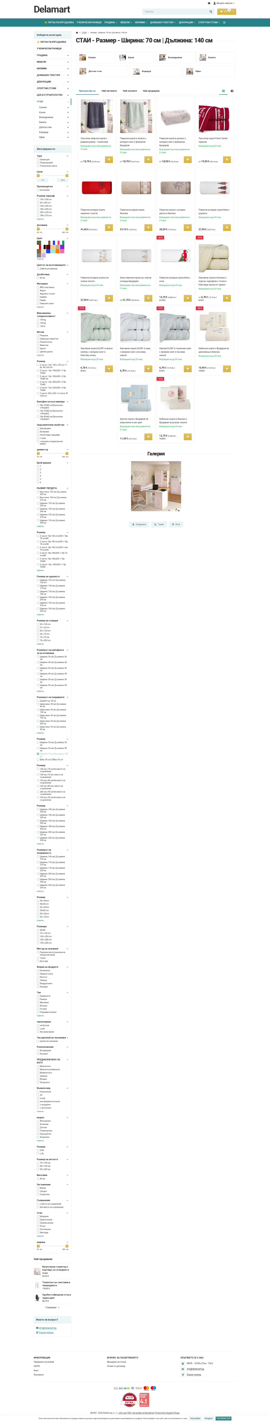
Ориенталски (46, 1219)
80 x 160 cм (45, 1166)
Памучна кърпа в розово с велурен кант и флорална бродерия (172, 142)
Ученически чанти (48, 166)
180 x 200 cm (46, 209)
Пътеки (43, 1009)
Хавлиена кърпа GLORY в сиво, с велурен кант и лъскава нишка (135, 352)
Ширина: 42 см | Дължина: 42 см (53, 669)
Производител (45, 186)
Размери (42, 926)
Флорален (44, 1137)
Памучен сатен (47, 303)
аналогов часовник (49, 1041)
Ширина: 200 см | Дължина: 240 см (52, 880)
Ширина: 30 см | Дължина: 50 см (53, 658)
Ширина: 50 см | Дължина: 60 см (53, 686)
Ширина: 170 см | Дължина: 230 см (52, 869)
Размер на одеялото (48, 576)
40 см (42, 1179)
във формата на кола (50, 1101)
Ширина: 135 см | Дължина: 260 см (52, 510)
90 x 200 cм (45, 1169)
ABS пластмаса (47, 287)
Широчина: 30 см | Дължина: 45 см (53, 705)
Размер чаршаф (46, 196)
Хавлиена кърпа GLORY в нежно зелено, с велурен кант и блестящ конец (97, 352)
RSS (129, 1413)
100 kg (43, 320)
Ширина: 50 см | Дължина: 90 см (53, 749)
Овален (43, 980)
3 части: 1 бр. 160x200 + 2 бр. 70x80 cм (53, 377)
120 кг (43, 326)
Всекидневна (46, 117)
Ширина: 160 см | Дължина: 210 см (52, 857)
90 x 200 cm (45, 203)
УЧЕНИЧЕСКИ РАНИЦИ (89, 22)
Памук (43, 300)
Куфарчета (45, 996)
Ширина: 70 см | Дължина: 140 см (54, 755)
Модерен (44, 1216)
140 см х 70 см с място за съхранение (51, 775)
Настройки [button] (195, 1418)
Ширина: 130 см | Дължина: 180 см (52, 592)
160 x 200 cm (46, 199)
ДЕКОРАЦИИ (186, 22)
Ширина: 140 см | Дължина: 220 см (52, 816)
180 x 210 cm (46, 215)
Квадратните (46, 983)
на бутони (44, 1025)
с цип (42, 1028)
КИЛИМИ (140, 22)
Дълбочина (43, 274)
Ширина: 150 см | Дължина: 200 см (52, 598)
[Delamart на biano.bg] (144, 1399)
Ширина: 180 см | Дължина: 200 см (52, 827)
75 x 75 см (44, 637)
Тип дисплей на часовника (51, 1037)
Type (39, 156)
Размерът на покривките (50, 697)
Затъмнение (44, 1184)
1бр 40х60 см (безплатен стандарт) (51, 417)
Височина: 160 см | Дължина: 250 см (53, 493)
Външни (44, 1054)
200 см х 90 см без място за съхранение (52, 793)
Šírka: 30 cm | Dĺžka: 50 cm (51, 759)
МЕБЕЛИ (125, 22)
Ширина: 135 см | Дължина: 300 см (52, 521)
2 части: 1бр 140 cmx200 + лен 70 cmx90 (54, 548)
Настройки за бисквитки (143, 1413)
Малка (43, 1188)
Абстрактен (45, 1121)
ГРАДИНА (109, 22)
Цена (40, 171)
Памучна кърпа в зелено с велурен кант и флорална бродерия (133, 142)
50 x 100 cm (45, 624)
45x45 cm (44, 910)
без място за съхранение (51, 1207)
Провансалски (46, 1223)
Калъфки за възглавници (51, 401)
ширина (41, 1242)
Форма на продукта (47, 967)
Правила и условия (44, 1362)
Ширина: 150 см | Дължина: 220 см (52, 604)
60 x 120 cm (45, 631)
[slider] (38, 175)
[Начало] (77, 32)
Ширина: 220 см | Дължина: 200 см (52, 839)
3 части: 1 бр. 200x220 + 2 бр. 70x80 (53, 383)
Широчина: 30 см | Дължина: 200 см (53, 722)
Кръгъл (43, 977)
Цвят (39, 238)
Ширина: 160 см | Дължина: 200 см (52, 609)
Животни (44, 345)
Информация (42, 1357)
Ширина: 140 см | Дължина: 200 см (52, 810)
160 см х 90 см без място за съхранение (52, 798)
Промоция (45, 159)
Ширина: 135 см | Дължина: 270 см (52, 515)
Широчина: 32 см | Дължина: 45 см (53, 728)
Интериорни (45, 1050)
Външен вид (43, 1088)
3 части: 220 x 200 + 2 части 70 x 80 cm (54, 394)
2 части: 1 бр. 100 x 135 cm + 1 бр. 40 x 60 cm (53, 366)
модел (40, 1117)
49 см (42, 278)
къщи (42, 1098)
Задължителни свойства (50, 424)
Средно (43, 1191)
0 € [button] (226, 11)
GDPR (37, 1366)
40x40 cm (44, 904)
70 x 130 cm (45, 933)
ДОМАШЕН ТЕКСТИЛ (161, 22)
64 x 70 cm (45, 634)
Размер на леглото (47, 1159)
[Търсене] (211, 12)
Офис (42, 137)
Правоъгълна (46, 974)
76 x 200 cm (45, 640)
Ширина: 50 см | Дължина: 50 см (53, 680)
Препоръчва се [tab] (87, 91)
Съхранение (43, 1200)
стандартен (45, 1105)
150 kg (43, 323)
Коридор (43, 132)
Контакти (38, 1374)
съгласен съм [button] (223, 1418)
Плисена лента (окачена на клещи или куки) (52, 953)
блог (36, 1370)
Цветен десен (46, 352)
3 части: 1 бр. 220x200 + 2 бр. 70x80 (53, 389)
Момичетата (46, 1073)
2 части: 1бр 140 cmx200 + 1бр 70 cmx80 (54, 537)
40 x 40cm (44, 901)
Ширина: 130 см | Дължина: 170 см (52, 587)
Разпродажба (46, 162)
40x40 (42, 930)
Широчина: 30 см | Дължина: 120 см (53, 711)
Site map (123, 1413)
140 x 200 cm (46, 206)
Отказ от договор (116, 1366)
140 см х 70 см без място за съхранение (52, 770)
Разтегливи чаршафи (50, 435)
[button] (233, 12)
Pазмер (41, 361)
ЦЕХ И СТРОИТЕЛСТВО (50, 95)
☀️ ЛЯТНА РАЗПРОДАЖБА (59, 22)
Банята (42, 122)
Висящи (43, 1006)
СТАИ (40, 101)
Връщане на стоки (116, 1362)
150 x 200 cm (46, 943)
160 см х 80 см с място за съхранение (51, 787)
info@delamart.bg (47, 1328)
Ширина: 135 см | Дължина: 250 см (52, 504)
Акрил (43, 290)
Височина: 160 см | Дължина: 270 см (53, 498)
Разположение (45, 1047)
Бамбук (43, 297)
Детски (43, 1127)
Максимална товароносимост (46, 315)
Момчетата (45, 1066)
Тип (39, 992)
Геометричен (46, 1131)
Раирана (44, 335)
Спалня (43, 107)
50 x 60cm (44, 913)
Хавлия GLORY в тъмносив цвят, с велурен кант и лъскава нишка (175, 352)
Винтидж (44, 1232)
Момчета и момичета (50, 1069)
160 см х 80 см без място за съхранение (52, 781)
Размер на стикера (47, 620)
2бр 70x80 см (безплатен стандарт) (51, 406)
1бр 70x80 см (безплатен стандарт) (51, 412)
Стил (39, 1213)
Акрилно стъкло (47, 294)
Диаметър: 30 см (48, 701)
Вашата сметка (224, 3)
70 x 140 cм (45, 1163)
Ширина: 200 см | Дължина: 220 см (52, 833)
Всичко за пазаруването (122, 1357)
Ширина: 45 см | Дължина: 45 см (53, 675)
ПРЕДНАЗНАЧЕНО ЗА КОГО (48, 1061)
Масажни (44, 1002)
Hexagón (44, 987)
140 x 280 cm (46, 939)
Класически (45, 1092)
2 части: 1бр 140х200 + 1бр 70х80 (52, 560)
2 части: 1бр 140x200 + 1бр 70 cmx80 (53, 554)
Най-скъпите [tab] (130, 91)
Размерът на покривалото (44, 851)
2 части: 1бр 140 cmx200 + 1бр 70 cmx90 (54, 542)
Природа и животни (49, 339)
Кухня (42, 112)
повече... (41, 219)
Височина (42, 1175)
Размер (41, 532)
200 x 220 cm (46, 212)
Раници (43, 999)
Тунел (43, 958)
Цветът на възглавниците (51, 265)
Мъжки (43, 1079)
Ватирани (44, 432)
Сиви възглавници (48, 268)
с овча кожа (45, 1108)
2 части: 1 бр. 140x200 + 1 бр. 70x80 (53, 371)
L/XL (42, 1153)
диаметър (42, 449)
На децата (45, 1082)
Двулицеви (45, 428)
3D (41, 1095)
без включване (47, 1032)
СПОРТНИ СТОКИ (208, 22)
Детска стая (45, 127)
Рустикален (45, 1229)
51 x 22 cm (45, 627)
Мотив (40, 332)
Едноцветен (45, 1134)
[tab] (223, 91)
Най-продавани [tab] (151, 91)
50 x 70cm (44, 917)
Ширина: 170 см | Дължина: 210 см (52, 863)
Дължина (42, 225)
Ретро (43, 1226)
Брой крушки (44, 462)
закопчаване (44, 1021)
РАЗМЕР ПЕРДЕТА (47, 488)
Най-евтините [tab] (109, 91)
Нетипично (45, 970)
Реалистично (46, 342)
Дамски (43, 1076)
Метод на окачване (47, 948)
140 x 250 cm (46, 936)
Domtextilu (45, 190)
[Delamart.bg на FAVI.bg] (130, 1399)
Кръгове (44, 961)
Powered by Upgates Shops (167, 1413)
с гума (43, 438)
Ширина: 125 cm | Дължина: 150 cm (53, 581)
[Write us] (182, 1374)
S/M (42, 1150)
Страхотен (45, 1194)
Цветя (43, 348)
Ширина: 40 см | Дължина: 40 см (53, 663)
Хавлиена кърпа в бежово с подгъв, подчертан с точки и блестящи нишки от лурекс (213, 281)
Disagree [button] (209, 1418)
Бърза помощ (46, 1332)
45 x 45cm (44, 907)
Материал (42, 283)
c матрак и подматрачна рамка (51, 442)
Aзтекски (44, 1124)
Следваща (51, 1307)
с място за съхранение (50, 1204)
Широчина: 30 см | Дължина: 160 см (53, 716)
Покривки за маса (48, 1012)
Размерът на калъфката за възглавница (50, 651)
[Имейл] (209, 3)
